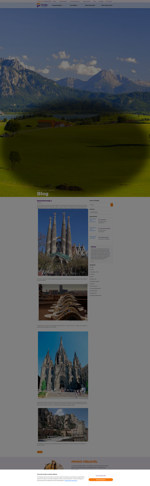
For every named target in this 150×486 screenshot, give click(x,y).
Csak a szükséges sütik (101, 475)
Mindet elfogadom (100, 479)
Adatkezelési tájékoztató (71, 480)
